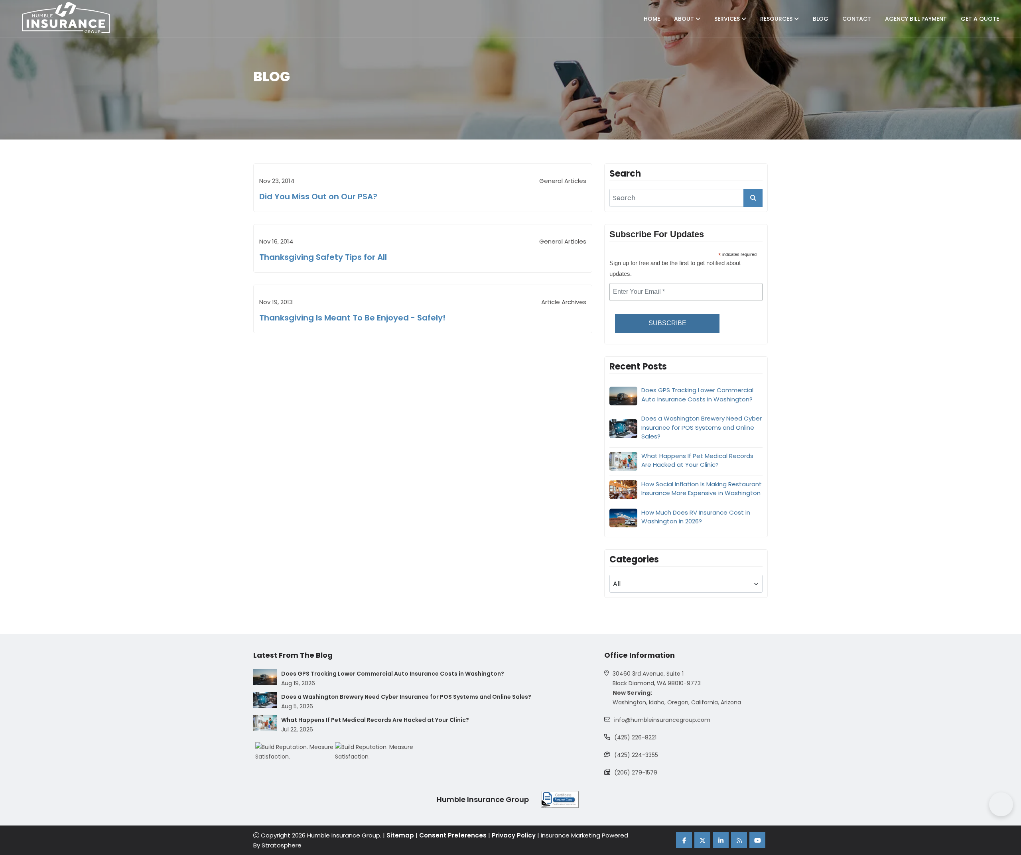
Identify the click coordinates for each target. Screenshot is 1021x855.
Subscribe (667, 323)
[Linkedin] (721, 840)
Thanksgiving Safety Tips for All (323, 257)
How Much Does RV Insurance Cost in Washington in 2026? (695, 517)
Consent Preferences (453, 835)
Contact (856, 19)
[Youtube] (757, 840)
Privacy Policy (514, 835)
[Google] (739, 840)
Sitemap (400, 835)
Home (652, 19)
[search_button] (753, 198)
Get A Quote (980, 19)
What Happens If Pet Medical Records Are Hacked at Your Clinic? (697, 460)
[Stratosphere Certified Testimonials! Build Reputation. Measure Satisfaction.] (295, 751)
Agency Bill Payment (916, 19)
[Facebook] (684, 840)
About (685, 19)
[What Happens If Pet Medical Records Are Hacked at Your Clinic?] (265, 723)
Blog (820, 19)
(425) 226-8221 (635, 737)
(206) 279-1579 (635, 772)
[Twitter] (702, 840)
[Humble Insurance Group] (66, 17)
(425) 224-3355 (636, 755)
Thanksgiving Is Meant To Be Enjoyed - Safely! (352, 317)
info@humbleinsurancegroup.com (662, 720)
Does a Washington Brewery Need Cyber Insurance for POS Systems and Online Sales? (701, 427)
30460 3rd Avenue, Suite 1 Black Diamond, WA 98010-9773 (657, 678)
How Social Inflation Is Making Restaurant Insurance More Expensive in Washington (701, 488)
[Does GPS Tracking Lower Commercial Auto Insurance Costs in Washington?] (265, 677)
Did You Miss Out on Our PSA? (318, 196)
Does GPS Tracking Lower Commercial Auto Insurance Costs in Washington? (697, 394)
